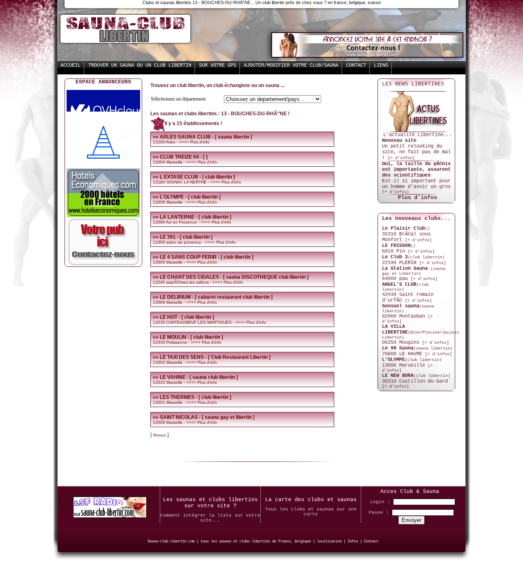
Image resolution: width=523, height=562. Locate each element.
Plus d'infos (417, 198)
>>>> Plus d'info (194, 142)
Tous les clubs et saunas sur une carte (311, 512)
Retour (160, 435)
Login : (380, 501)
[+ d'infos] (401, 158)
